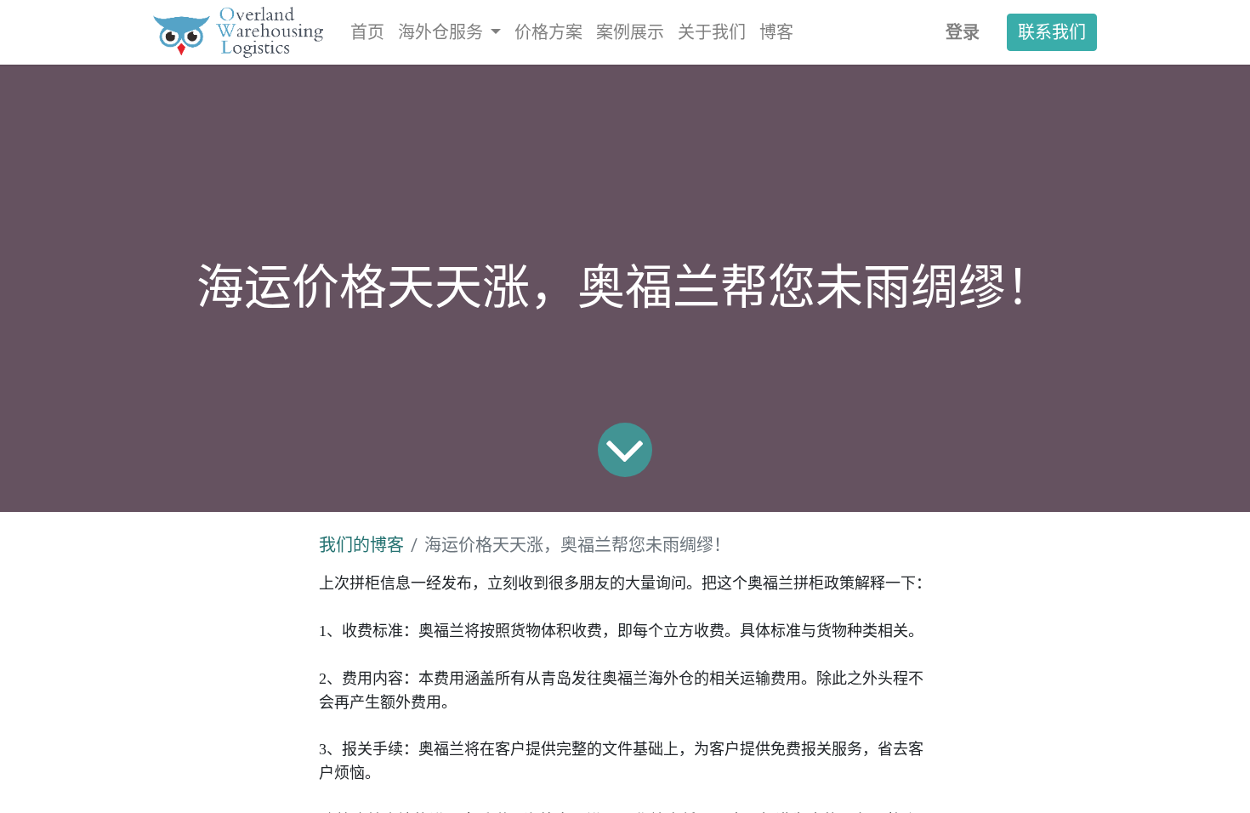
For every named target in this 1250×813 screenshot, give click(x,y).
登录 (963, 32)
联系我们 (1052, 32)
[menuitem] (367, 32)
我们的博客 (361, 545)
